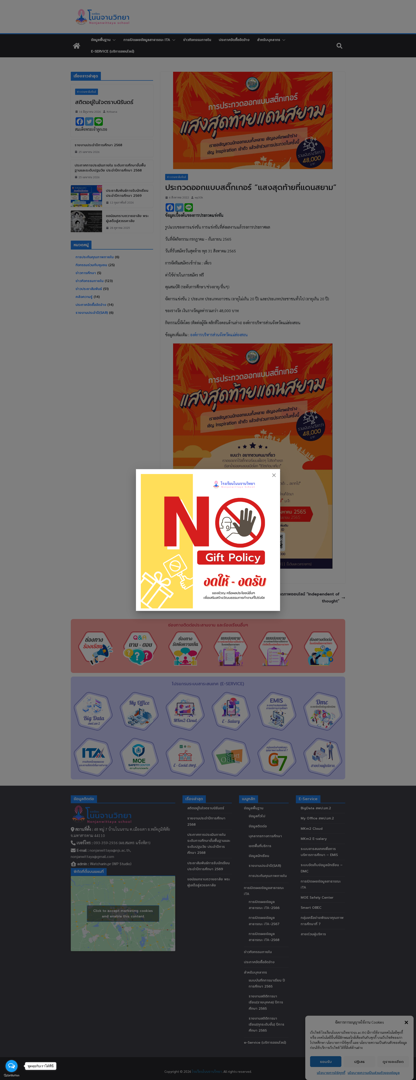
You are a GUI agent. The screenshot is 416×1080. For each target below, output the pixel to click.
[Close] (274, 475)
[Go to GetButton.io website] (11, 1075)
